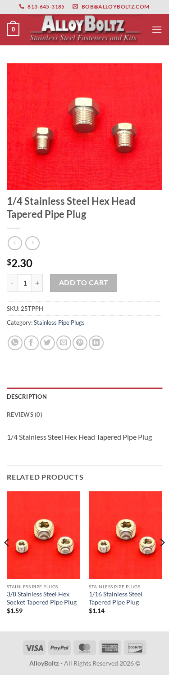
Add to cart (84, 282)
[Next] (161, 560)
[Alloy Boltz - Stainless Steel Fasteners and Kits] (84, 29)
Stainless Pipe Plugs (59, 322)
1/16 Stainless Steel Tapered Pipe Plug (115, 598)
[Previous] (7, 560)
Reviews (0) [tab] (24, 414)
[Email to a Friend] (63, 342)
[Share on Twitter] (47, 342)
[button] (13, 29)
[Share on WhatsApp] (15, 342)
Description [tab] (27, 396)
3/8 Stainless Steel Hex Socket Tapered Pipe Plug (42, 598)
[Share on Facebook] (31, 342)
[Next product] (15, 243)
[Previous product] (32, 243)
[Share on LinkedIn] (96, 342)
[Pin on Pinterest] (80, 342)
